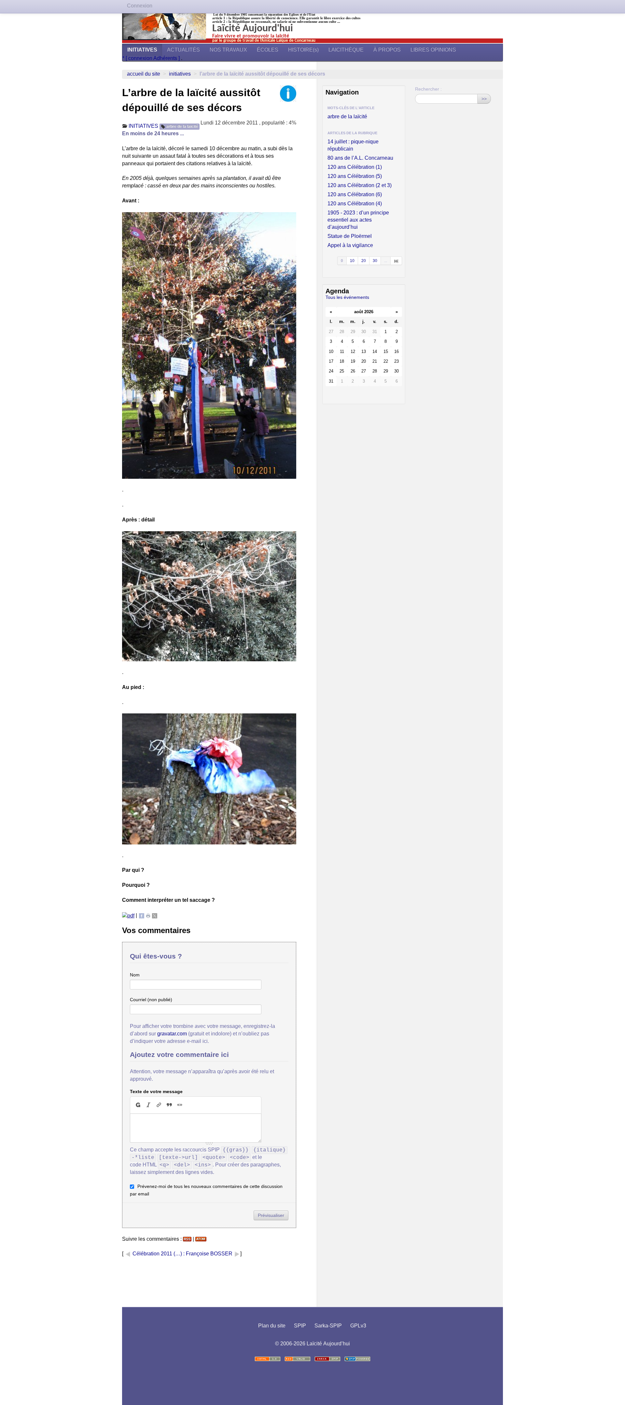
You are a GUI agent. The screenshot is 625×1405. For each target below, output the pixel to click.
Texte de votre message (156, 1091)
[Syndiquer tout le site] (298, 1358)
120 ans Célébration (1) (354, 167)
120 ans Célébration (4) (354, 203)
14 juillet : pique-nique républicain (353, 145)
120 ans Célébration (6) (354, 194)
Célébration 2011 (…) (157, 1253)
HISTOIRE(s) (303, 49)
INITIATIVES (142, 49)
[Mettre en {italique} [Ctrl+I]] (148, 1105)
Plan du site (271, 1325)
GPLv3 (358, 1325)
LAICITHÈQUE (346, 49)
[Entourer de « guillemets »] (179, 1105)
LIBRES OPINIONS (433, 49)
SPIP (300, 1325)
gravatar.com (172, 1033)
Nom (135, 974)
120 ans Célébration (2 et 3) (359, 185)
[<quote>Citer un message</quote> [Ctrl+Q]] (169, 1105)
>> (484, 98)
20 (363, 260)
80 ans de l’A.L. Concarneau (360, 158)
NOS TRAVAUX (228, 49)
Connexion (139, 5)
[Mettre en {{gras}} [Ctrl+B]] (137, 1105)
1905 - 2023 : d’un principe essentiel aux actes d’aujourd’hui (358, 220)
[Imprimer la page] (148, 915)
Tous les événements (347, 297)
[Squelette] (327, 1358)
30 (375, 260)
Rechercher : (428, 89)
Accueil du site (143, 74)
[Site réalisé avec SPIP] (357, 1358)
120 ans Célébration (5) (354, 176)
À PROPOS (387, 49)
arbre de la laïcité (182, 126)
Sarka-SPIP (328, 1325)
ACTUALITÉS (183, 49)
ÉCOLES (267, 49)
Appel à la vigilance (350, 245)
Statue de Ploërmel (349, 236)
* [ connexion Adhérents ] (151, 58)
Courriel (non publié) (151, 999)
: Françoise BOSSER (208, 1253)
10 (352, 260)
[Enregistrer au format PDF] (128, 915)
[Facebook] (141, 915)
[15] (396, 260)
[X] (154, 915)
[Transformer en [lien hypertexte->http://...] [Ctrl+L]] (159, 1105)
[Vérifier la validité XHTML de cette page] (268, 1358)
